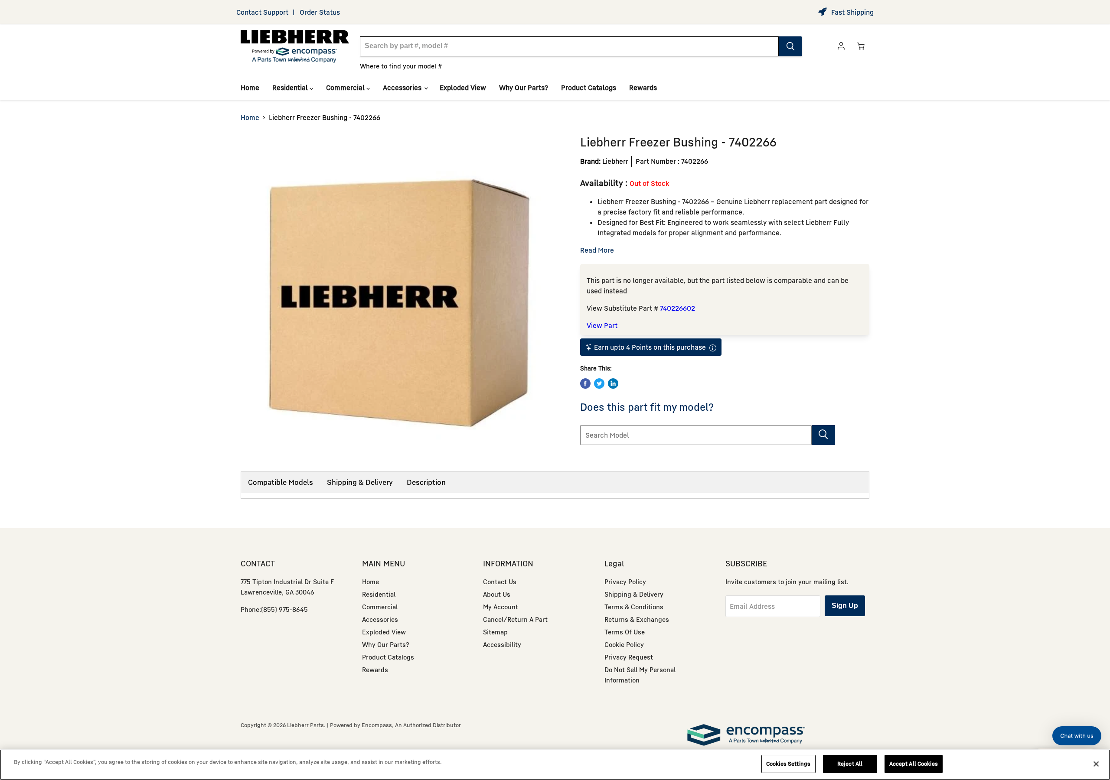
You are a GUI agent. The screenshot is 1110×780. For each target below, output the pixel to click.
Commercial (346, 87)
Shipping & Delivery (360, 482)
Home (250, 87)
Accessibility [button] (502, 644)
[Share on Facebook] (585, 383)
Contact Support (262, 12)
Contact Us (499, 581)
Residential (291, 87)
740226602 (677, 308)
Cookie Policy (624, 644)
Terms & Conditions (633, 607)
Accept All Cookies (913, 763)
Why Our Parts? (523, 87)
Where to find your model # (401, 66)
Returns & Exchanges (636, 619)
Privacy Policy (625, 581)
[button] (1076, 735)
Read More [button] (597, 250)
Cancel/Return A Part (515, 619)
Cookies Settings (788, 763)
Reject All (849, 763)
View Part (602, 325)
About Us (496, 594)
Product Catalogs (588, 87)
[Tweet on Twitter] (599, 383)
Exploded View (463, 87)
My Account (500, 607)
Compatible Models (280, 482)
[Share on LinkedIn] (613, 383)
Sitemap (495, 632)
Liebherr (615, 161)
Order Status (320, 12)
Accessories (403, 87)
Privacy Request (628, 657)
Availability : (605, 183)
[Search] (790, 46)
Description (426, 482)
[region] (555, 764)
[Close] (1096, 764)
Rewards (643, 87)
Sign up (845, 605)
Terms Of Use (624, 632)
